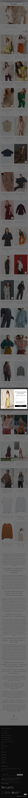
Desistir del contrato (21, 796)
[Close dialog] (26, 390)
